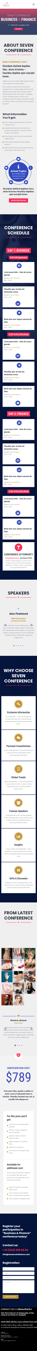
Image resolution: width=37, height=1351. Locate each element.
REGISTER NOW (18, 28)
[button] (16, 645)
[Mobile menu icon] (33, 4)
